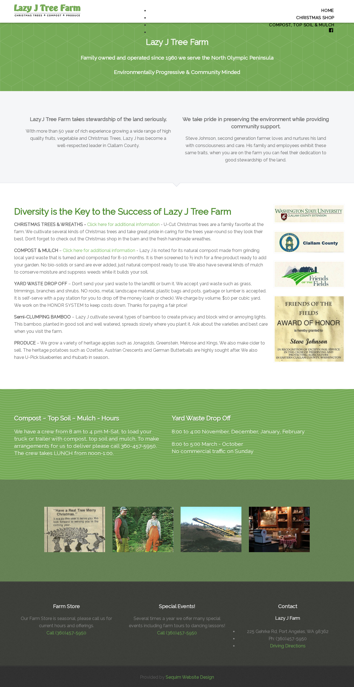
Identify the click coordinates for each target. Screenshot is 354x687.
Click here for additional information (124, 224)
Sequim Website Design (190, 677)
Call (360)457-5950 (66, 632)
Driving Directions (288, 646)
